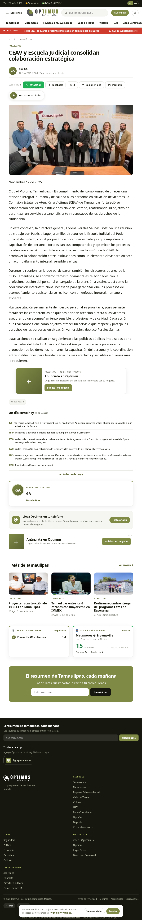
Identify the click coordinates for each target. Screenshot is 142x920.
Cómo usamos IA (12, 888)
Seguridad (9, 840)
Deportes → (60, 630)
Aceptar (113, 911)
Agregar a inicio (22, 760)
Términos (103, 898)
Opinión (77, 817)
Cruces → (125, 630)
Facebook (57, 85)
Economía (8, 850)
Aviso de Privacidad (87, 898)
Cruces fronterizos (83, 827)
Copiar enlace (93, 85)
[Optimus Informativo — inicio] (42, 12)
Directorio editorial (13, 883)
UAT (116, 22)
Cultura (7, 860)
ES (130, 3)
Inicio (12, 39)
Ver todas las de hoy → (71, 474)
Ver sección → (126, 565)
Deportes (78, 822)
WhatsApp (35, 85)
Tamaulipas (12, 22)
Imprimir (117, 85)
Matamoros (31, 22)
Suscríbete (120, 12)
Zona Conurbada (82, 812)
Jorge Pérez (79, 850)
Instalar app (120, 520)
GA (26, 69)
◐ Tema (9, 905)
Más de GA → (33, 500)
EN (135, 3)
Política (7, 845)
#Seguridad (17, 402)
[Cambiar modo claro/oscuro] (135, 13)
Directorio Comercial (84, 855)
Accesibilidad (117, 898)
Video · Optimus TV (83, 840)
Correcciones (132, 898)
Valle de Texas (86, 22)
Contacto (8, 878)
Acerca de (8, 873)
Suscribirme (100, 692)
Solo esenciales (94, 911)
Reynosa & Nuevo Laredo (57, 22)
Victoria (103, 22)
